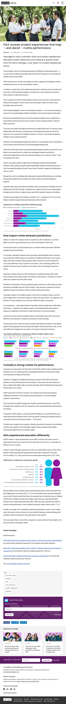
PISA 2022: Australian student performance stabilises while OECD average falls (53, 649)
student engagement (12, 588)
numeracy (8, 578)
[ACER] (7, 699)
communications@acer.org (11, 672)
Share (6, 622)
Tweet (14, 622)
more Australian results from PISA (18, 564)
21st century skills (10, 575)
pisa (7, 582)
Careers (56, 699)
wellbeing (8, 591)
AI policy (26, 699)
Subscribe (9, 614)
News (13, 2)
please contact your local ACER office (27, 681)
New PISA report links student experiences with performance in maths (12, 649)
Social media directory (10, 693)
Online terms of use (36, 699)
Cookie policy (48, 699)
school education (10, 585)
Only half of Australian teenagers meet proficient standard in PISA (32, 649)
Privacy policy (57, 614)
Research (6, 52)
